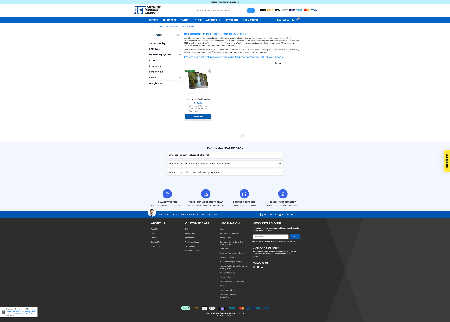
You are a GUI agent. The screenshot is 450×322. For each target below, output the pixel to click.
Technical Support (192, 242)
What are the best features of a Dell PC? (189, 155)
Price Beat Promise (227, 273)
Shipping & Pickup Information (232, 281)
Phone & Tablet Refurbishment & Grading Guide (233, 267)
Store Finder (156, 246)
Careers (154, 237)
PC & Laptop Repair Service (231, 262)
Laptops (153, 20)
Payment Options (227, 257)
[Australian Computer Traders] (147, 10)
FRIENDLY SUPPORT (244, 202)
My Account (190, 237)
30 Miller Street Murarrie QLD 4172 (282, 251)
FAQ (187, 229)
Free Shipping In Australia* (205, 202)
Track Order (190, 246)
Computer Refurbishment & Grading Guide (231, 243)
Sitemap (223, 286)
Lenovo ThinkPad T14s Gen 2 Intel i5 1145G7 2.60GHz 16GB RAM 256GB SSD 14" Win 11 (21, 312)
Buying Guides (225, 237)
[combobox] (225, 10)
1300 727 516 (263, 256)
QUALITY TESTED (167, 202)
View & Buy (198, 117)
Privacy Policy (225, 277)
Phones (198, 20)
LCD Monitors (250, 20)
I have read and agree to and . (274, 241)
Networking (231, 20)
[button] (292, 63)
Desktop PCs (169, 20)
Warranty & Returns (193, 250)
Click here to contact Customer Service (198, 214)
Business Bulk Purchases (229, 233)
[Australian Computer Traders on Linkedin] (262, 267)
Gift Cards (224, 249)
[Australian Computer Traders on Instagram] (254, 267)
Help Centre (270, 214)
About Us (154, 229)
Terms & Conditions (228, 290)
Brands (222, 229)
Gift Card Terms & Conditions (232, 253)
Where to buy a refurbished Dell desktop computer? (195, 172)
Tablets (185, 20)
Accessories (213, 20)
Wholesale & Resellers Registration (228, 295)
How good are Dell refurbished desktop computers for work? (199, 163)
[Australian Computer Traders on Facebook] (258, 267)
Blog (152, 233)
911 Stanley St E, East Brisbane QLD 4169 (278, 254)
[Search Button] (251, 10)
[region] (165, 86)
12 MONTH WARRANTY (283, 202)
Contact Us (283, 19)
